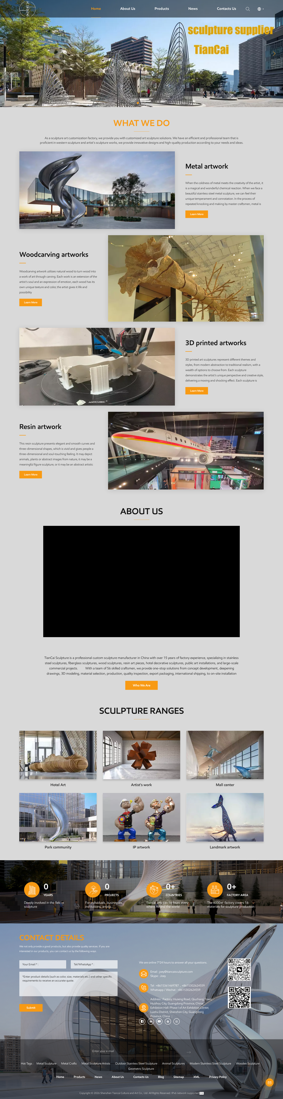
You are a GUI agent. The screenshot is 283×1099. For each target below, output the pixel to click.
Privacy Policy (218, 1077)
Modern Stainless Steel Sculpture (210, 1063)
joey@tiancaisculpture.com (176, 971)
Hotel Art (58, 785)
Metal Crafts (69, 1063)
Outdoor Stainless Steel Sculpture (136, 1063)
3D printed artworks (215, 343)
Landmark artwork (225, 847)
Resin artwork (40, 427)
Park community (58, 847)
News (193, 8)
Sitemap (178, 1077)
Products (162, 8)
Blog (161, 1077)
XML (196, 1077)
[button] (138, 103)
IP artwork (141, 847)
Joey (163, 976)
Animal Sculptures (173, 1063)
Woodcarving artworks (53, 254)
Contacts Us (226, 8)
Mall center (225, 785)
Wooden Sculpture (247, 1063)
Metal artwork (206, 166)
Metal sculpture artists (96, 1063)
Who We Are (141, 685)
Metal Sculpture (46, 1063)
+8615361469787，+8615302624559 (180, 985)
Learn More (196, 214)
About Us (127, 8)
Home (96, 8)
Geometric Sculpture (141, 1069)
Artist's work (141, 785)
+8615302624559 (189, 990)
